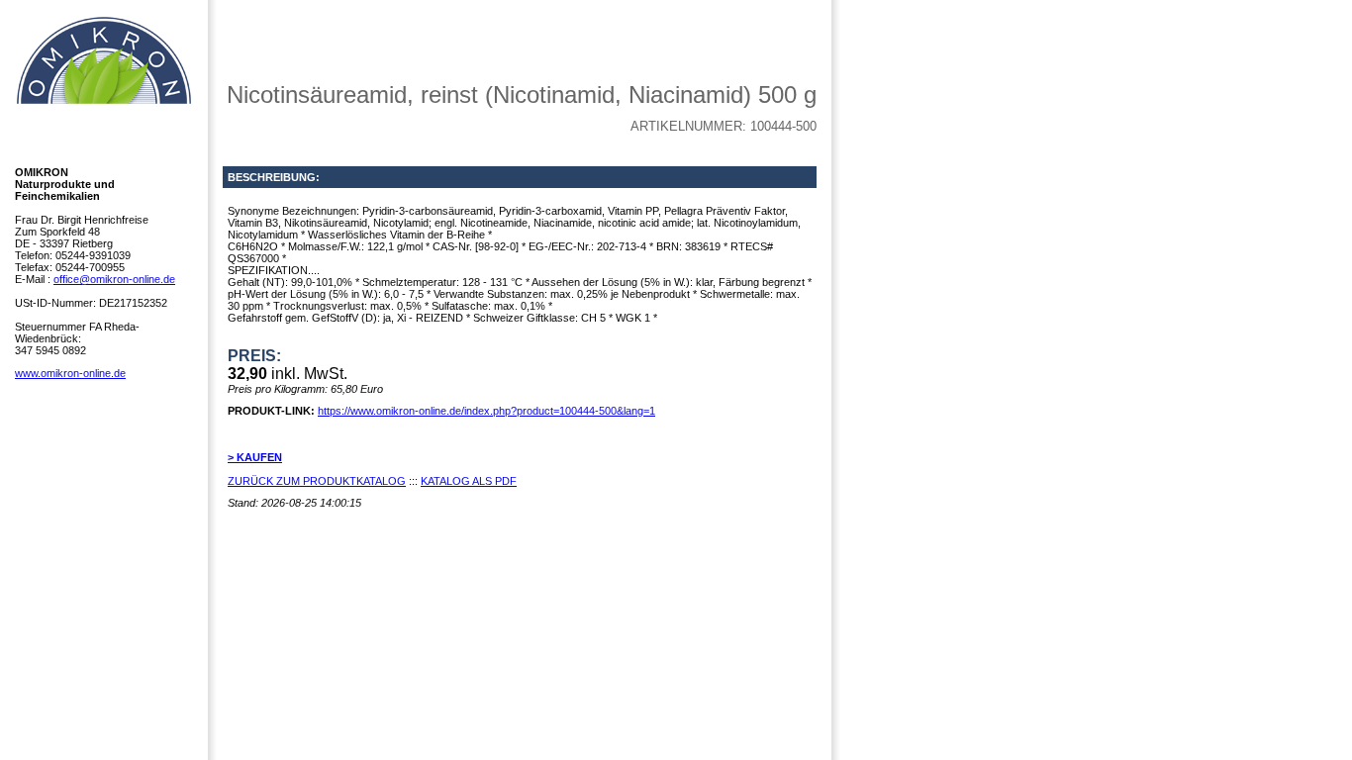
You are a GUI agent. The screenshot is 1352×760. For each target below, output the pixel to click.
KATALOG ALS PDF (469, 481)
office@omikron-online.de (114, 279)
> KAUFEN (255, 457)
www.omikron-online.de (70, 373)
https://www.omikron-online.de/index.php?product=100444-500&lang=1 (486, 411)
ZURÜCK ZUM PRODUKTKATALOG (317, 481)
